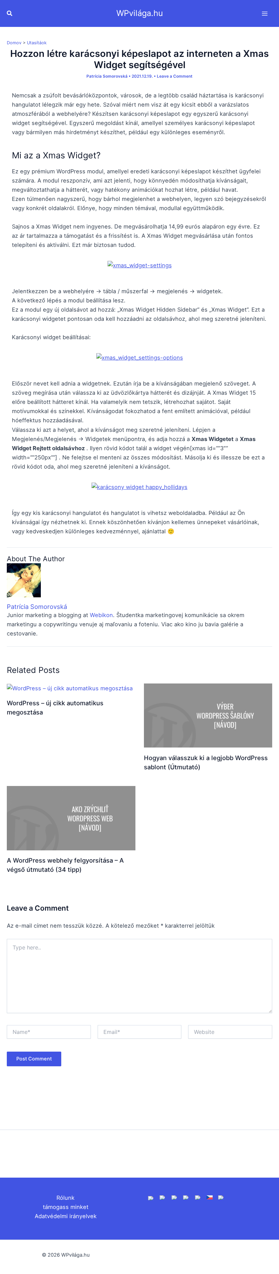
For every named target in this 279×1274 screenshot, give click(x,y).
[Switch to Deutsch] (163, 1196)
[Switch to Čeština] (210, 1196)
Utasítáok (37, 42)
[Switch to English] (151, 1197)
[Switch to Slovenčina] (221, 1196)
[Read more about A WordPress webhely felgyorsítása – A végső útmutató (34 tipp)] (71, 817)
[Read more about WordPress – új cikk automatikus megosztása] (70, 688)
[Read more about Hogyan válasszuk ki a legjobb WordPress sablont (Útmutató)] (208, 714)
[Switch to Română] (186, 1196)
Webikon (101, 615)
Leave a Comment (175, 76)
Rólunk (65, 1197)
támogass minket (65, 1207)
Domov (14, 42)
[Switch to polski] (174, 1196)
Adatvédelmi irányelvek (66, 1216)
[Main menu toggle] (264, 13)
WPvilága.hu (139, 13)
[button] (10, 13)
